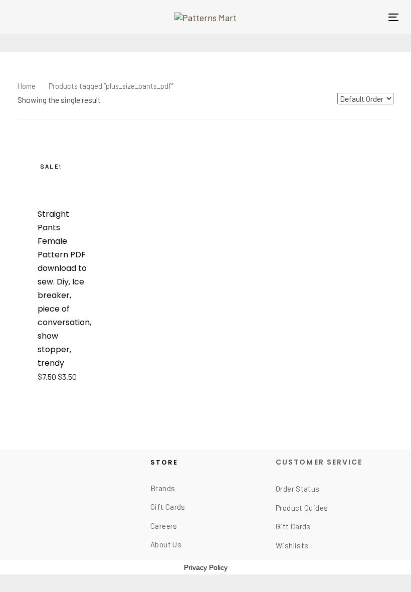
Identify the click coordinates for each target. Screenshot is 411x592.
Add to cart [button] (63, 377)
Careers (163, 525)
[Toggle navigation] (393, 17)
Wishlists (292, 545)
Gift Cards (167, 506)
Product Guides (302, 507)
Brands (162, 488)
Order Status (298, 488)
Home (27, 85)
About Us (165, 544)
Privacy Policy (206, 567)
